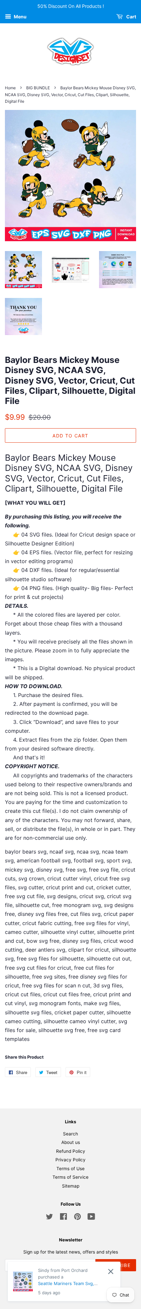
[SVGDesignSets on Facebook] (63, 1217)
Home (10, 87)
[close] (110, 1274)
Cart (130, 16)
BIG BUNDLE (38, 87)
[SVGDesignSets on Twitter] (49, 1217)
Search (70, 1133)
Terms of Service (70, 1177)
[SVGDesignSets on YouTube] (91, 1217)
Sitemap (70, 1186)
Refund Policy (70, 1151)
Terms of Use (70, 1168)
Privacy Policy (70, 1159)
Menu (20, 16)
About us (70, 1142)
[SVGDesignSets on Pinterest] (77, 1217)
